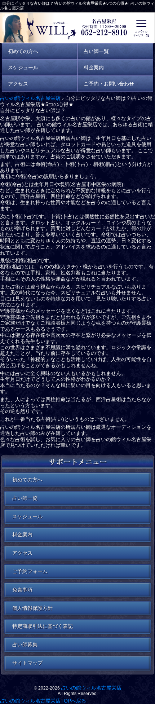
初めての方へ (27, 480)
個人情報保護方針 (32, 608)
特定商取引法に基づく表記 (42, 626)
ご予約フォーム (30, 571)
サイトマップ (27, 663)
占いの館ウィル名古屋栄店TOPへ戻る (43, 701)
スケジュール (27, 516)
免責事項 (22, 590)
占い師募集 (24, 644)
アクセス (22, 553)
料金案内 (22, 534)
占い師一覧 (24, 498)
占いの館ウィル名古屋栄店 (91, 688)
